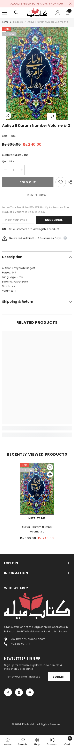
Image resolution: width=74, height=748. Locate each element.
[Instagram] (19, 692)
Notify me (37, 518)
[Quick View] (50, 474)
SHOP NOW (56, 3)
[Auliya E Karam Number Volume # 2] (37, 488)
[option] (37, 73)
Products (18, 21)
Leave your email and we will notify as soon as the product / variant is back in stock (35, 210)
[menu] (4, 12)
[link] (37, 428)
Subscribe (54, 220)
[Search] (16, 12)
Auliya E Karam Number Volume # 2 (37, 529)
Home (5, 21)
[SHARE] (69, 182)
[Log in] (58, 12)
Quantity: (8, 161)
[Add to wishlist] (61, 182)
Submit (59, 677)
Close (70, 3)
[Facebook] (8, 692)
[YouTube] (30, 692)
